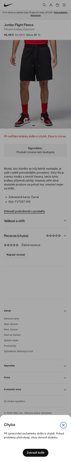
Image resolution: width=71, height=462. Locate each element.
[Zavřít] (63, 425)
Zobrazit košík (35, 452)
